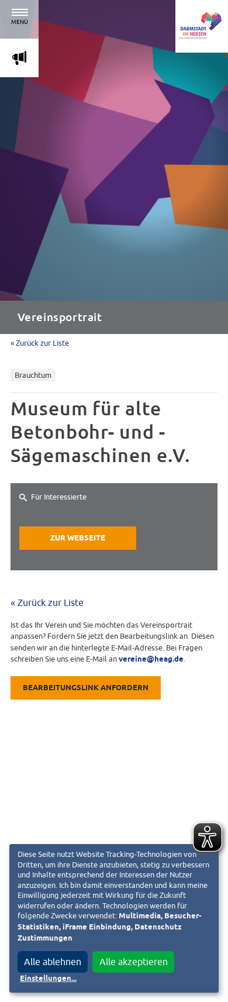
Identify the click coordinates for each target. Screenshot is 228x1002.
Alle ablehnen (52, 961)
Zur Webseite (77, 538)
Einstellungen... (48, 979)
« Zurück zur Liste (40, 343)
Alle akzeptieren (133, 961)
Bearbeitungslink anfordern (85, 688)
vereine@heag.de (151, 659)
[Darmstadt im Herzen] (201, 26)
